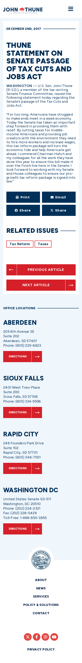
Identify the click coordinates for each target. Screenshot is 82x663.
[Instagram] (45, 637)
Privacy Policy (41, 649)
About (41, 580)
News (41, 588)
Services (41, 596)
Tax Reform (20, 244)
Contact (41, 613)
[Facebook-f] (36, 637)
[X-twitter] (27, 637)
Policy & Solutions (41, 605)
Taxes (43, 244)
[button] (23, 197)
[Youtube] (54, 637)
